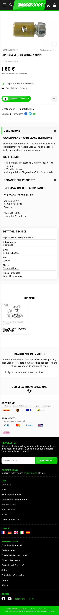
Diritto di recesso (11, 560)
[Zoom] (54, 44)
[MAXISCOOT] (29, 5)
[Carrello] (54, 5)
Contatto (6, 484)
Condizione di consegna (14, 499)
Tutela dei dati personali (14, 555)
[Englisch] (16, 532)
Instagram (19, 598)
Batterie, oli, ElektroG (13, 565)
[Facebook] (3, 599)
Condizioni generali (12, 545)
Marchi (5, 580)
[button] (25, 113)
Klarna (5, 585)
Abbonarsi (46, 460)
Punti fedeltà (8, 509)
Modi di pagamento (11, 494)
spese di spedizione (20, 73)
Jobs (4, 570)
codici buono (31, 473)
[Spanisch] (28, 532)
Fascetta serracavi (13, 275)
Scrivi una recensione (10, 61)
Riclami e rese (9, 504)
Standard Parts (10, 50)
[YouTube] (9, 598)
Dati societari (9, 550)
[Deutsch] (9, 532)
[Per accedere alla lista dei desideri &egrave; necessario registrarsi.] (54, 99)
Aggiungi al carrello (19, 98)
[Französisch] (3, 532)
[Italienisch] (22, 532)
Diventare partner (11, 519)
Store (4, 514)
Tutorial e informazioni (13, 575)
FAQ (4, 489)
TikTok (30, 598)
